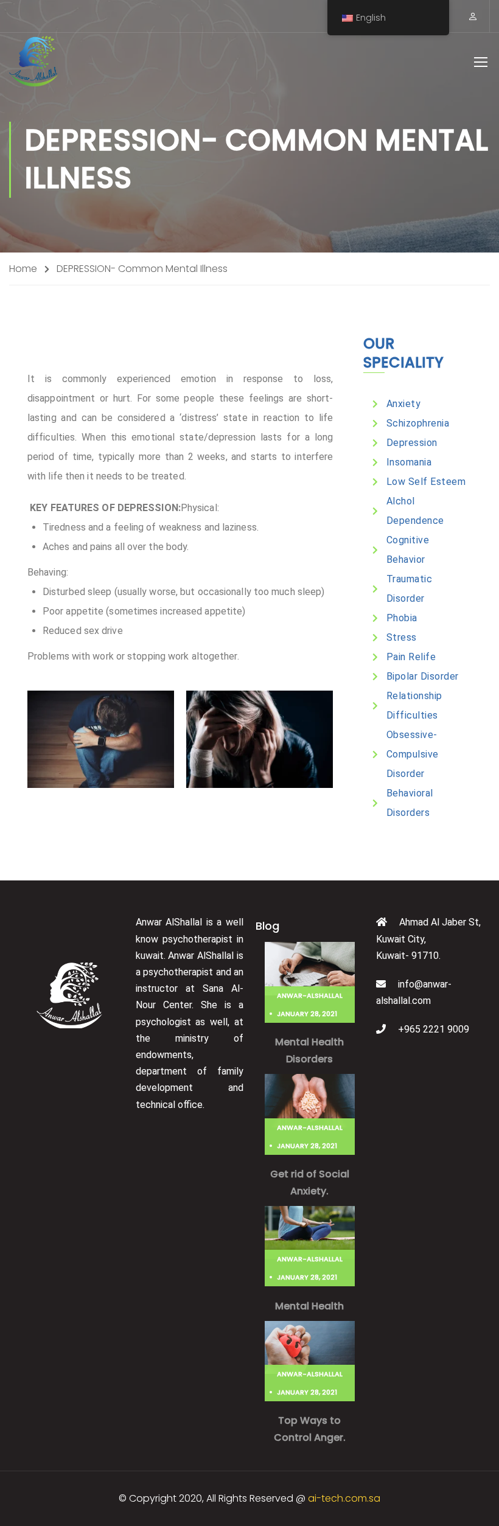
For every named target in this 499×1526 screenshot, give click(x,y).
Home (23, 269)
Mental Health (309, 1306)
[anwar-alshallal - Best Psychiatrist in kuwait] (33, 61)
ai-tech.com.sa (344, 1498)
